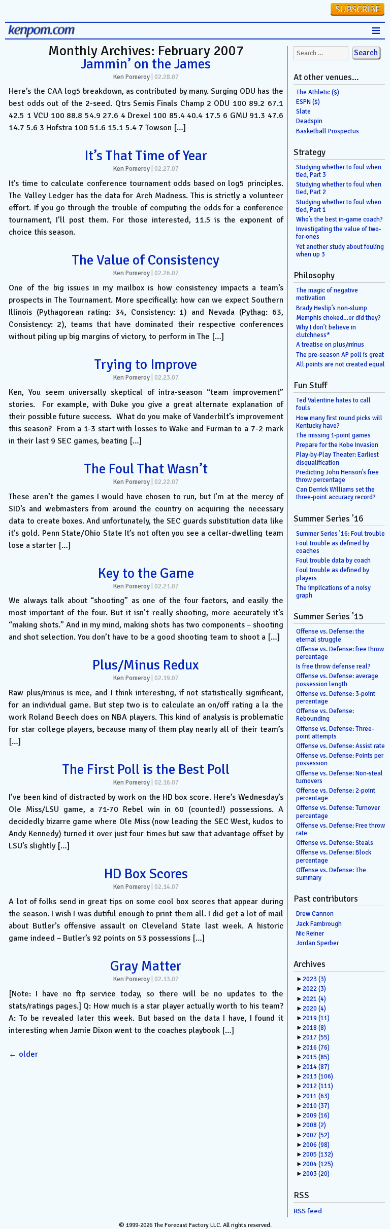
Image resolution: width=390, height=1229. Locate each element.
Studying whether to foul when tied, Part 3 (338, 171)
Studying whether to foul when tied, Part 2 (338, 188)
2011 (316, 1096)
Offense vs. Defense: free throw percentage (340, 653)
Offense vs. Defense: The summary (331, 874)
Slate (303, 111)
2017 (316, 1037)
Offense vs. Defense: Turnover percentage (338, 812)
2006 (316, 1145)
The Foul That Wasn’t (146, 468)
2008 (314, 1125)
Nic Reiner (310, 933)
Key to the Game (146, 573)
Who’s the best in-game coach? (339, 219)
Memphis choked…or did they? (338, 318)
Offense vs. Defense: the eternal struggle (330, 635)
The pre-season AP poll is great (340, 355)
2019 (316, 1018)
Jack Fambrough (319, 924)
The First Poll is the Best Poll (146, 769)
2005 (318, 1154)
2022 (314, 989)
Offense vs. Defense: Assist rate (340, 746)
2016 (316, 1048)
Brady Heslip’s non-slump (331, 308)
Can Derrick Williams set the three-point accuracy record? (336, 493)
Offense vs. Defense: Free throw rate (340, 829)
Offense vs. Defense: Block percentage (333, 856)
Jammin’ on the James (146, 63)
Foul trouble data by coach (333, 560)
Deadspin (309, 121)
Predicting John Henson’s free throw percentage (337, 476)
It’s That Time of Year (145, 155)
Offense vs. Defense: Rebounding (325, 715)
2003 (316, 1174)
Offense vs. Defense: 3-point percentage (335, 697)
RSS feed (308, 1211)
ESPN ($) (308, 102)
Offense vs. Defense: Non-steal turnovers (339, 777)
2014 (316, 1067)
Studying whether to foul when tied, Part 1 (338, 206)
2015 (316, 1057)
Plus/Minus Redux (145, 665)
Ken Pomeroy (131, 77)
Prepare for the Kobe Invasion (337, 445)
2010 (316, 1106)
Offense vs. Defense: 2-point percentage (335, 794)
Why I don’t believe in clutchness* (326, 331)
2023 (314, 979)
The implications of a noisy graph (333, 592)
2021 (314, 999)
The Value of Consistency (145, 260)
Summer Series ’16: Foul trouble (340, 534)
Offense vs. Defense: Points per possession (339, 759)
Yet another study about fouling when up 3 (340, 250)
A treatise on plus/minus (330, 345)
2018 (314, 1028)
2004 (318, 1164)
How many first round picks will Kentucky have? (339, 422)
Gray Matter (145, 966)
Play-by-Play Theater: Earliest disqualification (337, 458)
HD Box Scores (146, 873)
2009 (316, 1115)
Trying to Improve (145, 364)
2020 (314, 1008)
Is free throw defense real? (333, 666)
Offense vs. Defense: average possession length (337, 680)
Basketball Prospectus (327, 131)
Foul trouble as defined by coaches (332, 547)
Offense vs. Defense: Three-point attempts (335, 732)
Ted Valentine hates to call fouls (333, 404)
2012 (318, 1086)
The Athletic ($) (317, 92)
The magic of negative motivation (327, 294)
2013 (318, 1076)
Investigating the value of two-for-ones (338, 233)
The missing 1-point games (333, 435)
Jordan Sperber (317, 943)
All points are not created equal (340, 364)
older (23, 1054)
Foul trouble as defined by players (332, 574)
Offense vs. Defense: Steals (334, 843)
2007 (316, 1135)
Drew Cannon (315, 914)
